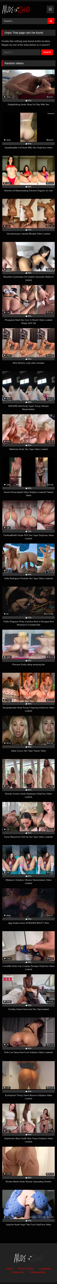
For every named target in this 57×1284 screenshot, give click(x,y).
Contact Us (18, 1272)
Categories (45, 1268)
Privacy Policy (26, 1268)
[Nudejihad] (23, 9)
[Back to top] (47, 1275)
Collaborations (37, 1272)
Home (9, 1268)
